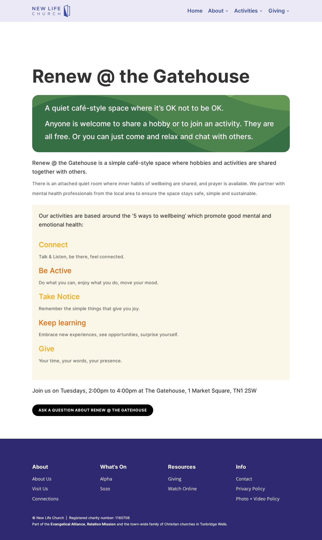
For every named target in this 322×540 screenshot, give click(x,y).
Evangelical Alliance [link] (68, 524)
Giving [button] (276, 11)
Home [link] (195, 11)
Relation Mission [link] (101, 524)
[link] (51, 11)
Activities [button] (246, 11)
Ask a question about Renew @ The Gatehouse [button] (92, 410)
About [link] (216, 11)
